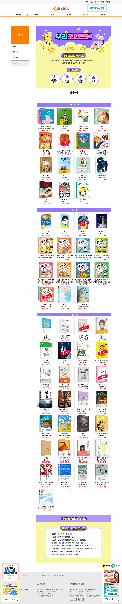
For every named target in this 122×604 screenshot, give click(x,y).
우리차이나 (22, 14)
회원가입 (108, 2)
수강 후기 (15, 58)
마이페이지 (45, 575)
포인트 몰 (15, 63)
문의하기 (15, 52)
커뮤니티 (88, 14)
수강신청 (71, 14)
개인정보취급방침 (59, 575)
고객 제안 (34, 575)
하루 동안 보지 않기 (7, 600)
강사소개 (38, 14)
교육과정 (55, 14)
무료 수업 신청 (89, 2)
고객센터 (102, 14)
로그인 (102, 2)
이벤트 (15, 46)
